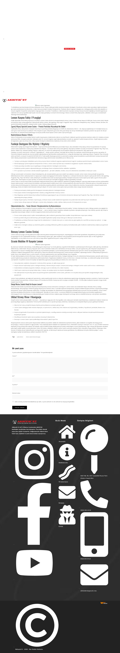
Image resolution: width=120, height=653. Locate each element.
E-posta (15, 384)
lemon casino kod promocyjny (33, 337)
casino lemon (20, 337)
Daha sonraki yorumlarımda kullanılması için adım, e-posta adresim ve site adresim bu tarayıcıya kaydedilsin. (45, 401)
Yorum (14, 356)
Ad (13, 376)
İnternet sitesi (16, 393)
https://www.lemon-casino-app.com (21, 210)
